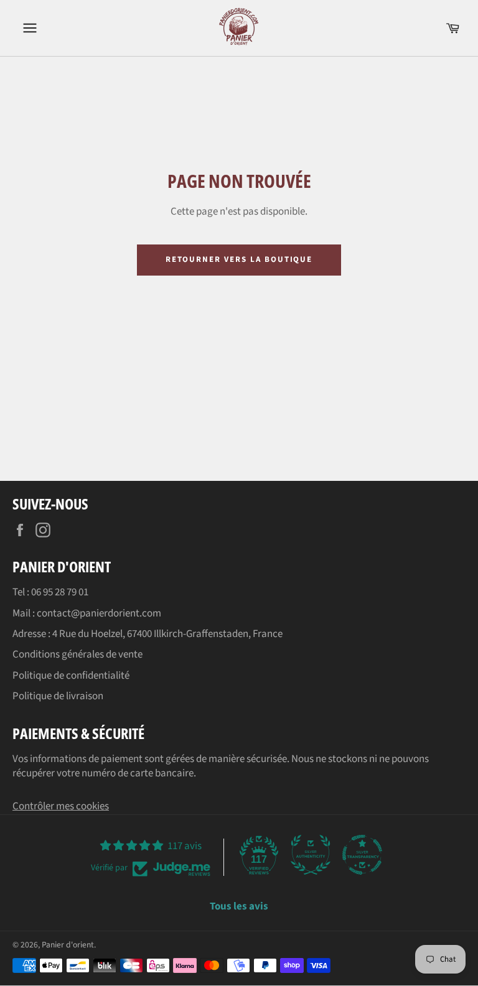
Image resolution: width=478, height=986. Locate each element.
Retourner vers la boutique (239, 259)
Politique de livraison (57, 696)
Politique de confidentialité (70, 675)
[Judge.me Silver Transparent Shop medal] (362, 855)
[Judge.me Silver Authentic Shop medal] (310, 855)
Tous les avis (239, 907)
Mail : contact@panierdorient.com (86, 613)
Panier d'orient (68, 945)
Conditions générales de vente (77, 654)
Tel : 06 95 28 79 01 (50, 592)
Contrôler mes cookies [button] (60, 806)
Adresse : (32, 633)
